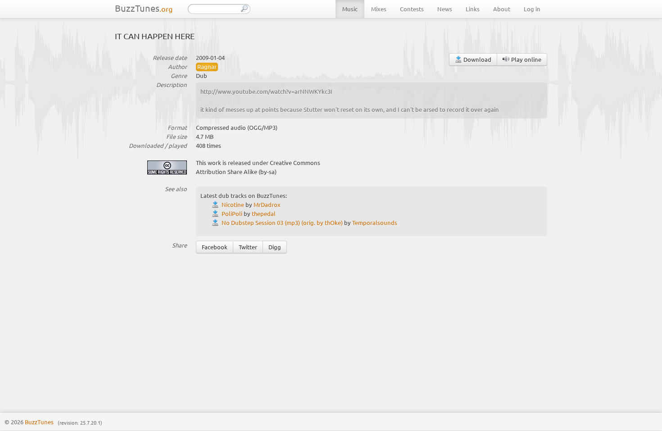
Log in (532, 9)
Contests (412, 9)
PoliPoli (232, 213)
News (444, 9)
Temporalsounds (374, 222)
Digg (274, 247)
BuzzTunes (143, 8)
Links (473, 9)
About (501, 9)
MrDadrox (267, 204)
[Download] (217, 204)
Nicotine (233, 204)
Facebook (214, 247)
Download (476, 59)
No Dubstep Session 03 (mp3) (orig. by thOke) (282, 222)
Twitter (248, 247)
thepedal (264, 213)
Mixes (378, 9)
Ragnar (207, 66)
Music (350, 9)
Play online (525, 59)
